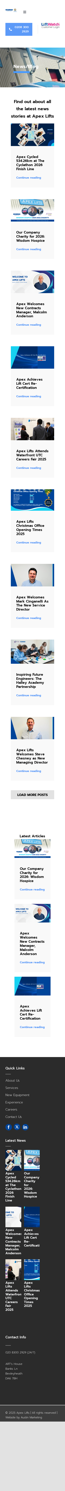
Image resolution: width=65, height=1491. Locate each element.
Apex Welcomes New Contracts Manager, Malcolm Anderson (31, 310)
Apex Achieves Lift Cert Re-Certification (29, 383)
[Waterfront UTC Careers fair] (32, 419)
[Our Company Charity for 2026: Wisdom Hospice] (37, 1160)
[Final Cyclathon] (32, 125)
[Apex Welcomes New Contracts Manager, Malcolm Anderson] (18, 1217)
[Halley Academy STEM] (32, 641)
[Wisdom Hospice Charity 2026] (32, 200)
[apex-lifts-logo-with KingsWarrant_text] (11, 9)
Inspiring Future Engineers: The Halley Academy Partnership (30, 680)
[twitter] (17, 1127)
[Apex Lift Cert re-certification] (32, 347)
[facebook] (8, 1127)
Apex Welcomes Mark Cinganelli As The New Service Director (32, 603)
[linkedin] (25, 1127)
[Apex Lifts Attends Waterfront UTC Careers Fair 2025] (18, 1269)
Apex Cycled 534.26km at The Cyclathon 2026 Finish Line (30, 163)
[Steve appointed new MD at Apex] (32, 718)
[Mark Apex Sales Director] (32, 565)
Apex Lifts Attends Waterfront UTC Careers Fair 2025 (32, 455)
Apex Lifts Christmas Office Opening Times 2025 (30, 527)
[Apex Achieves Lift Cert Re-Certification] (37, 1217)
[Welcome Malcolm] (32, 272)
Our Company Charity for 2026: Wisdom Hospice (31, 236)
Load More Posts (32, 794)
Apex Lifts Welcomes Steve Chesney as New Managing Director (32, 756)
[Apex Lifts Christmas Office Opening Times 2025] (37, 1269)
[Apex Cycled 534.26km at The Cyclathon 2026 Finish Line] (18, 1160)
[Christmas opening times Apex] (32, 490)
